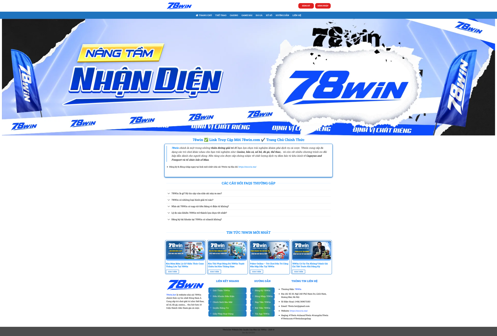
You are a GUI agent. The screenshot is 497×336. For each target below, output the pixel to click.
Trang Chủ (205, 15)
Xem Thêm (172, 272)
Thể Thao (220, 15)
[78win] (179, 6)
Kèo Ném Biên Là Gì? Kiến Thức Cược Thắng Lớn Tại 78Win (185, 265)
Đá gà (259, 15)
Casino (234, 15)
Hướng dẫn (282, 15)
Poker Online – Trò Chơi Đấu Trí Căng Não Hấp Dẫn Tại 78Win (269, 265)
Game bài (247, 15)
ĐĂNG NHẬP (323, 6)
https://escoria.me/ (248, 166)
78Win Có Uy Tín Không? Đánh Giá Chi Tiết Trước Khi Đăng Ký (310, 265)
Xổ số (269, 15)
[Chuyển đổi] (168, 193)
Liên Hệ (297, 15)
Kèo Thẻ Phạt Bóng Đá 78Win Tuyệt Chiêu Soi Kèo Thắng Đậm (226, 265)
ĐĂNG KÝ (306, 6)
